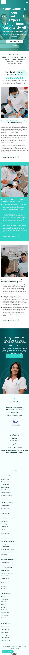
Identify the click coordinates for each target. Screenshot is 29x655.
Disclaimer (12, 648)
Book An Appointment (13, 356)
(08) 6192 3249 (14, 412)
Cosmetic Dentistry (7, 502)
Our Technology (4, 610)
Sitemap (17, 648)
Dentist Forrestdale (5, 640)
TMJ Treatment (4, 498)
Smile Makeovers (5, 513)
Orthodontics (5, 583)
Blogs (2, 604)
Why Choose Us (4, 599)
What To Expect (4, 615)
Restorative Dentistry (7, 518)
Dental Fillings (4, 521)
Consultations (4, 586)
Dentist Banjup (4, 635)
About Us (3, 596)
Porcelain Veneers (5, 511)
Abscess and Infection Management (9, 565)
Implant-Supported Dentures (7, 549)
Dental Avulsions (5, 578)
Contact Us (3, 618)
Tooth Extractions (5, 484)
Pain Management (5, 562)
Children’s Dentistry (5, 479)
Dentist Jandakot (5, 637)
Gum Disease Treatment (6, 495)
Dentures (3, 529)
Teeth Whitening (5, 505)
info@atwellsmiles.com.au (14, 415)
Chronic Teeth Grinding (6, 482)
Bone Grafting (4, 554)
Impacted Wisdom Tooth (7, 573)
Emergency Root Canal (6, 567)
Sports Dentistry (5, 487)
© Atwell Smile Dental (6, 646)
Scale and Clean (4, 490)
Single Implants (4, 544)
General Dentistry (6, 476)
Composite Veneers (5, 508)
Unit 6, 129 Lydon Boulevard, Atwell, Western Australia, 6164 (14, 408)
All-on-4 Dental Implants (6, 552)
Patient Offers (4, 601)
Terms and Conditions (23, 646)
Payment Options (5, 612)
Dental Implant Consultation (7, 541)
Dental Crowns (4, 526)
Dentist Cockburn (5, 632)
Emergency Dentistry (7, 559)
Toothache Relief (5, 575)
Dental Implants (6, 538)
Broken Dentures (5, 570)
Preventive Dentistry (6, 492)
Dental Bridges (4, 524)
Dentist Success (5, 627)
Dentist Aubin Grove (5, 629)
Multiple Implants (5, 546)
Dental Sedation (6, 534)
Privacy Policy (14, 646)
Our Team (3, 607)
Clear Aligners (4, 588)
